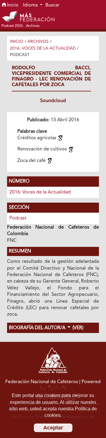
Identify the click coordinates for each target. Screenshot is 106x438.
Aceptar (53, 428)
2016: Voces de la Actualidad (43, 48)
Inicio (12, 5)
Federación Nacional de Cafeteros (41, 382)
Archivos (38, 42)
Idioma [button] (31, 5)
